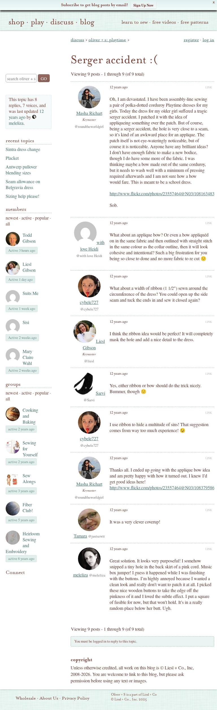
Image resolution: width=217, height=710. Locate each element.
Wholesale (26, 698)
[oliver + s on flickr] (18, 581)
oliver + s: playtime (107, 40)
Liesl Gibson (29, 267)
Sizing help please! (22, 196)
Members (16, 209)
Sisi (26, 322)
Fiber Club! (28, 507)
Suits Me (30, 293)
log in (208, 40)
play (37, 22)
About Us (49, 698)
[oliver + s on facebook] (28, 581)
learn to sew (134, 22)
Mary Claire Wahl (28, 357)
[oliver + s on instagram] (9, 587)
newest (12, 218)
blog (87, 22)
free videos (164, 22)
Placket (12, 158)
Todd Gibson (29, 238)
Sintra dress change (23, 149)
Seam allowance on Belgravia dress (23, 184)
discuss (61, 22)
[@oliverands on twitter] (37, 581)
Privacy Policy (75, 698)
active (26, 218)
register (191, 40)
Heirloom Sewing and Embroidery (23, 542)
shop (16, 22)
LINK (208, 87)
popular (42, 218)
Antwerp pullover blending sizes (21, 170)
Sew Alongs (29, 478)
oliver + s (27, 47)
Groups (13, 384)
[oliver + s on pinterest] (9, 581)
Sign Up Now (143, 5)
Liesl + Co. (103, 697)
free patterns (195, 22)
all (8, 224)
